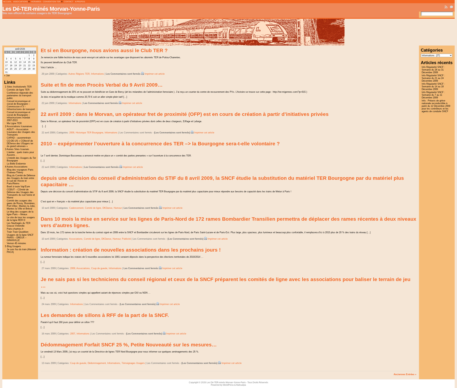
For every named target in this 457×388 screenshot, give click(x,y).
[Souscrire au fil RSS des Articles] (446, 7)
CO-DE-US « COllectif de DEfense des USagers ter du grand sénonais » (20, 143)
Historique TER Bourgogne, (90, 132)
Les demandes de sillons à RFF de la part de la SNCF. (105, 315)
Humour (118, 208)
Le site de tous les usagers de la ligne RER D (21, 218)
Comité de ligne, (93, 208)
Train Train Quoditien (17, 232)
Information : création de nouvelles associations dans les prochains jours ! (131, 250)
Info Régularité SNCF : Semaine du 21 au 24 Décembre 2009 (433, 78)
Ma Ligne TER (14, 123)
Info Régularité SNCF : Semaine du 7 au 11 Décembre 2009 (433, 95)
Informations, (114, 363)
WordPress (228, 385)
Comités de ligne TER (18, 89)
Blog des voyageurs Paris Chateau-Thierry (20, 171)
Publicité (126, 238)
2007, (73, 333)
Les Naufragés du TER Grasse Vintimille (18, 224)
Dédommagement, (97, 363)
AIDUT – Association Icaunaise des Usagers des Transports (21, 132)
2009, (72, 132)
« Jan (7, 75)
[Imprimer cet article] (142, 73)
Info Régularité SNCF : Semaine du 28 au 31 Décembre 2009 (433, 70)
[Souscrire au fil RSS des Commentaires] (452, 7)
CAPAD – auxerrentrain (19, 137)
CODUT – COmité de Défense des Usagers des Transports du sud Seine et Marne (21, 193)
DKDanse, (108, 208)
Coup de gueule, (100, 268)
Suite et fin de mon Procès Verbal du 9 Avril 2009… (102, 85)
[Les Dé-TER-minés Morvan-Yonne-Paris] (228, 32)
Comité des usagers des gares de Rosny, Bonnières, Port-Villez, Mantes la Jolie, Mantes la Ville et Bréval (21, 204)
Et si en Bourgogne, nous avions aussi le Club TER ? (104, 50)
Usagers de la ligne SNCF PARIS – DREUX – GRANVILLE (20, 238)
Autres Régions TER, (79, 73)
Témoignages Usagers (133, 363)
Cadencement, (77, 208)
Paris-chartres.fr (15, 228)
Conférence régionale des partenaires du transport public (20, 95)
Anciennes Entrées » (405, 374)
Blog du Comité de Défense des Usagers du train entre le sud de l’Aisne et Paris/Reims (21, 179)
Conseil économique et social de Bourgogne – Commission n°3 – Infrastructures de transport (21, 105)
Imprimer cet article (155, 73)
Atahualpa (241, 385)
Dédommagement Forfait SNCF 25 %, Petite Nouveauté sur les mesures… (129, 344)
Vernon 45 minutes (16, 243)
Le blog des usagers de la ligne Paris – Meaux (20, 213)
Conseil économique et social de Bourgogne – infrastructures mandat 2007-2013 (18, 116)
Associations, (76, 238)
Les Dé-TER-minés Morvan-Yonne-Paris (51, 9)
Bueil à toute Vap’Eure (18, 186)
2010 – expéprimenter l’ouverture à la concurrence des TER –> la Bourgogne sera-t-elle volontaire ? (160, 143)
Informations (97, 73)
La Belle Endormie (16, 163)
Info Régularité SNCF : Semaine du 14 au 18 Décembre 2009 (433, 86)
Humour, (117, 238)
